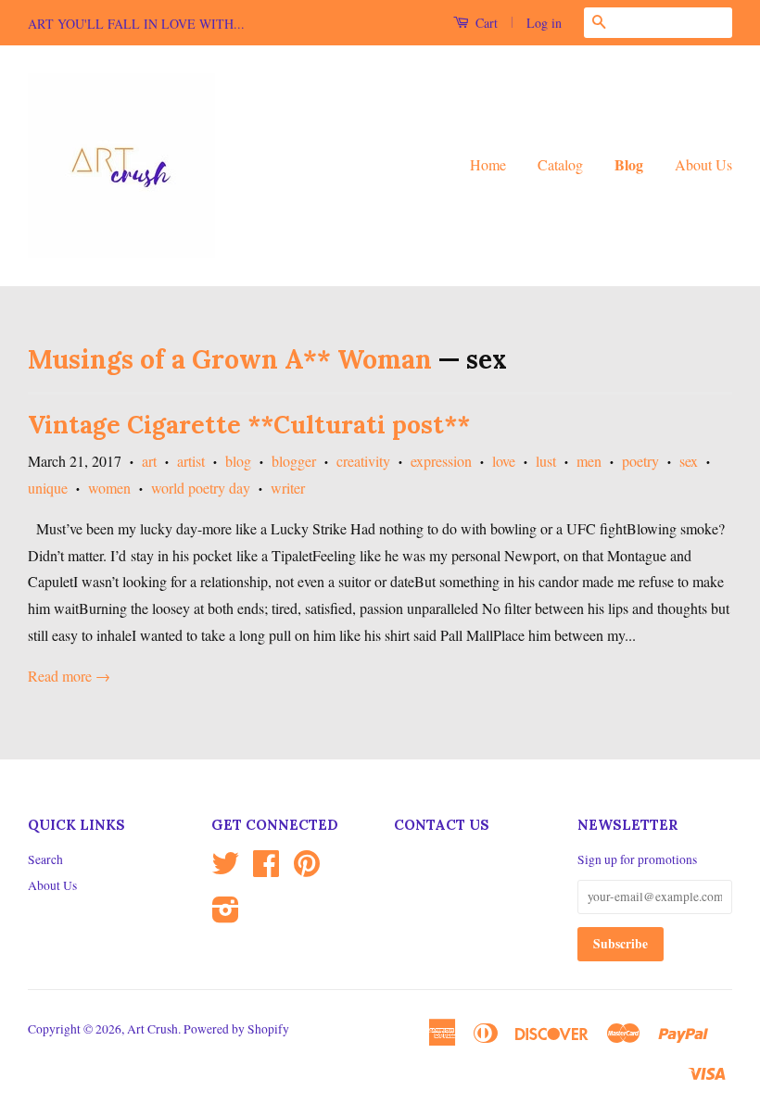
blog (238, 460)
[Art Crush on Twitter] (225, 869)
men (589, 460)
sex (688, 460)
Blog (628, 164)
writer (288, 487)
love (503, 460)
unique (48, 487)
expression (441, 460)
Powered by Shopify (236, 1029)
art (149, 460)
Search (45, 859)
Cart (485, 22)
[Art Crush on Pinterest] (307, 869)
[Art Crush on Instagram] (225, 916)
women (109, 487)
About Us (703, 164)
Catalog (560, 164)
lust (546, 460)
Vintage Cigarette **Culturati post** (249, 424)
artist (191, 460)
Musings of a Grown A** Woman (230, 359)
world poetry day (200, 487)
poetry (640, 460)
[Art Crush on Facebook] (266, 869)
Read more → (69, 675)
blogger (294, 460)
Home (488, 164)
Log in (544, 22)
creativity (363, 460)
